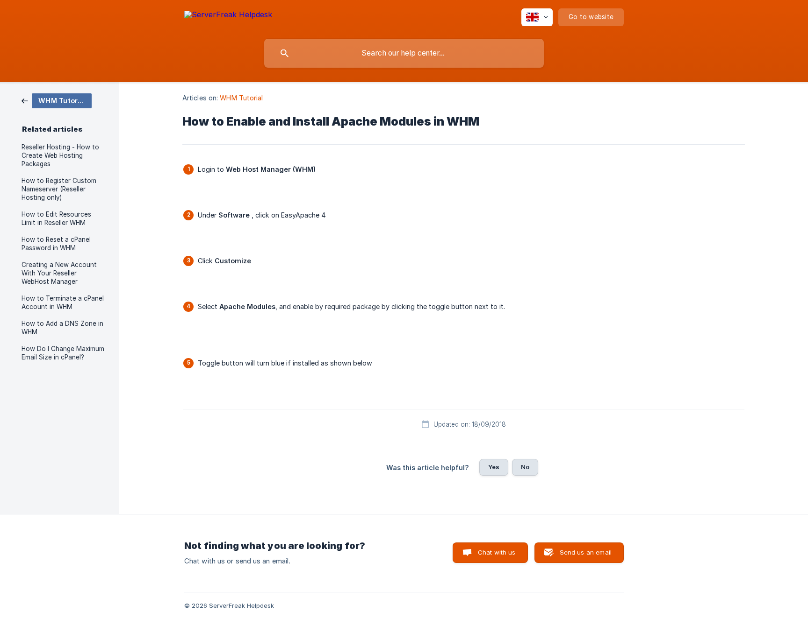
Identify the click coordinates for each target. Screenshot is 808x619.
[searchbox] (404, 53)
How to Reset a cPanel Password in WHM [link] (56, 244)
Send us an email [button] (586, 552)
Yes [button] (493, 467)
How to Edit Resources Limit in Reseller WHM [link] (56, 218)
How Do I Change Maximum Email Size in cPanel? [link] (63, 353)
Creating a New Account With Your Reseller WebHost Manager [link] (59, 273)
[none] (228, 16)
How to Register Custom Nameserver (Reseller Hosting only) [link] (59, 189)
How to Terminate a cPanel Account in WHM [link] (63, 302)
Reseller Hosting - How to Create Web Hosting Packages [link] (60, 155)
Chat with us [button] (497, 552)
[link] (57, 100)
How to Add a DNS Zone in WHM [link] (62, 328)
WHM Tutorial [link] (241, 98)
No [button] (525, 467)
